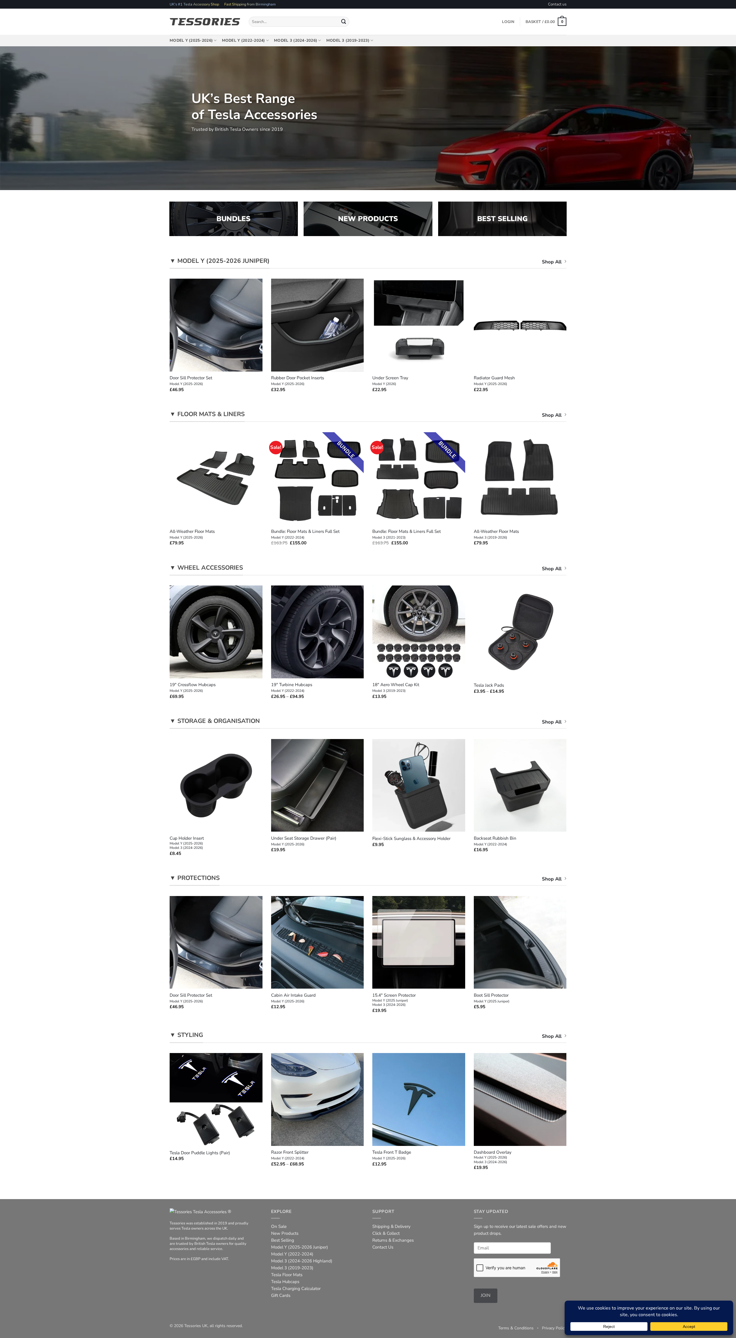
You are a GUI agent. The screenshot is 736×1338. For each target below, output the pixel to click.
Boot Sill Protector (491, 998)
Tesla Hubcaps (285, 1282)
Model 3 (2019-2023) (347, 40)
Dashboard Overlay (492, 1157)
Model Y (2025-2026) (191, 40)
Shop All (551, 262)
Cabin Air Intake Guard (293, 998)
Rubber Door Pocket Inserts (297, 380)
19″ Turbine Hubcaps (291, 687)
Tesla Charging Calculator (296, 1288)
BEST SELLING (502, 219)
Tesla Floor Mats (286, 1275)
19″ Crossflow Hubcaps (193, 687)
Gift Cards (280, 1295)
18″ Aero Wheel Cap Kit (395, 687)
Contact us (557, 4)
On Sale (279, 1226)
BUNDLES (233, 219)
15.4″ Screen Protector (394, 1000)
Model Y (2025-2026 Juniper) (299, 1247)
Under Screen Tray (390, 380)
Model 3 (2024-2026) (295, 40)
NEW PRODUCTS (368, 219)
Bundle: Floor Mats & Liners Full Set (305, 534)
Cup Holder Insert (187, 843)
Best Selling (282, 1240)
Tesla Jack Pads (489, 685)
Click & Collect (386, 1233)
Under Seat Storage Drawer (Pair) (303, 841)
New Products (284, 1233)
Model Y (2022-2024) (243, 40)
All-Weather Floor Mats (192, 534)
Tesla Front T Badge (391, 1155)
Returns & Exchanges (393, 1240)
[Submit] (344, 22)
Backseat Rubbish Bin (495, 841)
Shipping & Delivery (391, 1226)
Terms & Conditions (516, 1328)
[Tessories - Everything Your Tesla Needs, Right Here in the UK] (205, 22)
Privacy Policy (554, 1328)
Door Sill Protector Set (191, 380)
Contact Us (382, 1247)
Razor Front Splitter (289, 1155)
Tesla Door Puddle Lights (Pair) (200, 1153)
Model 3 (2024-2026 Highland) (301, 1261)
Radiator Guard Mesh (494, 380)
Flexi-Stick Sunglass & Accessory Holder (411, 838)
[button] (546, 22)
